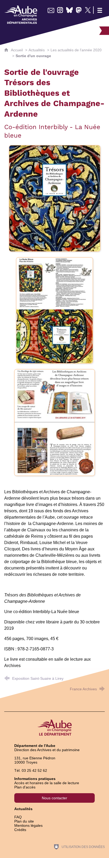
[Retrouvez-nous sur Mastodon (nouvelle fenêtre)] (78, 10)
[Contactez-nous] (51, 10)
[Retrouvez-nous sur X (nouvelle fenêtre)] (88, 10)
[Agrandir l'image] (55, 198)
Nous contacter (54, 798)
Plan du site (24, 821)
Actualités (37, 50)
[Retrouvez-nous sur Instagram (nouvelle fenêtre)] (60, 10)
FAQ (18, 817)
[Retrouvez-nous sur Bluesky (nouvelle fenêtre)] (69, 10)
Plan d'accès (24, 787)
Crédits (20, 830)
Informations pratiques (35, 779)
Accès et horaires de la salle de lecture (46, 783)
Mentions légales (28, 825)
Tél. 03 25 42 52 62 (30, 770)
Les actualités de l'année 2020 (76, 50)
